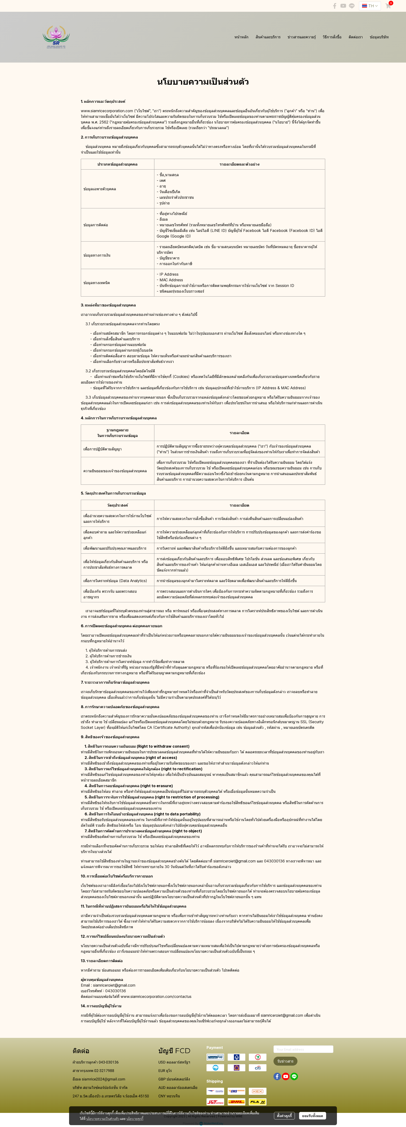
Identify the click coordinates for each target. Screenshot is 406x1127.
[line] (351, 6)
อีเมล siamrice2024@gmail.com (99, 1079)
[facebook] (335, 6)
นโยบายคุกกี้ (134, 1118)
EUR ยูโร (165, 1070)
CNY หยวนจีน (169, 1096)
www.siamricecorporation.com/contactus (156, 996)
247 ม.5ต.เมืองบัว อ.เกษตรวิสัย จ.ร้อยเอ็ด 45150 (111, 1096)
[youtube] (343, 6)
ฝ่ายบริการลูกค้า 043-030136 (96, 1062)
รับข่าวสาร (285, 1061)
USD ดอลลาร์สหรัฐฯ (174, 1062)
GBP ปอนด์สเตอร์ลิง (174, 1079)
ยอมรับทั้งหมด (312, 1116)
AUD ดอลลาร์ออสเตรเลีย (177, 1087)
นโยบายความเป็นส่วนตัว (102, 1118)
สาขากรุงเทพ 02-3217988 (93, 1070)
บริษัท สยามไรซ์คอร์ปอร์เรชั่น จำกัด (100, 1087)
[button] (370, 6)
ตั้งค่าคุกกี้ (284, 1116)
